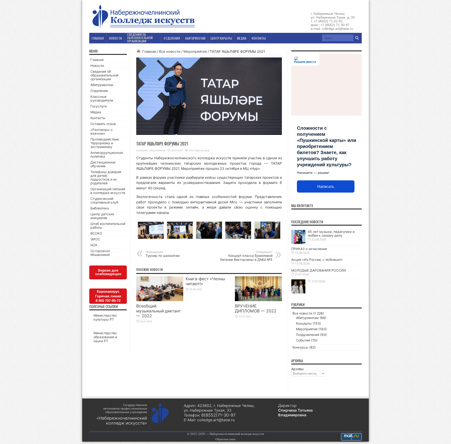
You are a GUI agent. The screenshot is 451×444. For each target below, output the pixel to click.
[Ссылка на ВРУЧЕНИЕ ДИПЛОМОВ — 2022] (258, 300)
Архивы (297, 369)
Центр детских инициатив (102, 216)
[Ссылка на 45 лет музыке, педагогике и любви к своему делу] (298, 243)
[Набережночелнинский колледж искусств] (143, 29)
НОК (93, 245)
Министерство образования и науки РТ (105, 337)
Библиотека (99, 208)
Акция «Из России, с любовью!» (317, 260)
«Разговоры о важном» (101, 131)
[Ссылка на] (298, 292)
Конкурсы (300, 347)
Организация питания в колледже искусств (107, 191)
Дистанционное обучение (103, 164)
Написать (325, 187)
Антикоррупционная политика (106, 154)
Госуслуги (98, 106)
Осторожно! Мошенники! (100, 253)
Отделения (99, 91)
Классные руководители (101, 98)
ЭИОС (95, 239)
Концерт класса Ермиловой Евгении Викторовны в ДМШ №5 (246, 256)
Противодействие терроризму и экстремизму (104, 143)
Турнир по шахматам (163, 254)
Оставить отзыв (103, 124)
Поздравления (307, 335)
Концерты (304, 323)
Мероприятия (195, 51)
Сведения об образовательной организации (104, 75)
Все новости (169, 51)
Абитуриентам (101, 85)
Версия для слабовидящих (108, 272)
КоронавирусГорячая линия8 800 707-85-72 (108, 296)
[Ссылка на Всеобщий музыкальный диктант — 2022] (159, 300)
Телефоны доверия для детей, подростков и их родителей (105, 177)
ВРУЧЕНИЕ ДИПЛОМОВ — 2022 (255, 308)
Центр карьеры (221, 38)
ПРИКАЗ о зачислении (309, 249)
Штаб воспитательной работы (107, 225)
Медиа (95, 112)
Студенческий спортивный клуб (104, 200)
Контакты (97, 118)
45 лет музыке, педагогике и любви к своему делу (331, 233)
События (303, 340)
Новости (97, 66)
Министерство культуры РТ (105, 317)
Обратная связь (225, 439)
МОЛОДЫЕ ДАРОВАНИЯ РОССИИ (318, 270)
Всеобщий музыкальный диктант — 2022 (158, 311)
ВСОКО (96, 233)
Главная (149, 51)
